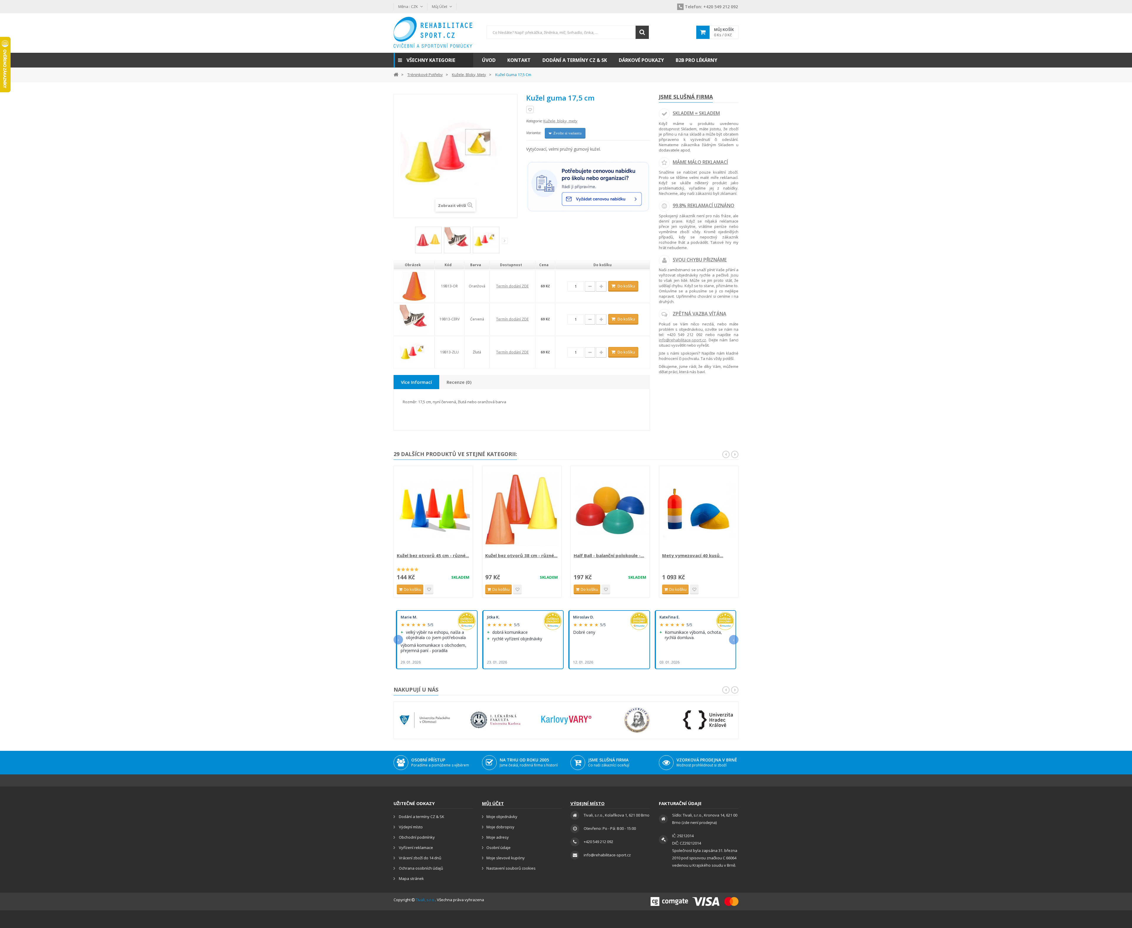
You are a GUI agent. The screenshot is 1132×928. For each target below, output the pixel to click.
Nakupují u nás (416, 689)
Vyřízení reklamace (415, 847)
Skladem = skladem (696, 113)
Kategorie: (534, 121)
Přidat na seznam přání (428, 589)
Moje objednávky (501, 816)
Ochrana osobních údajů (420, 868)
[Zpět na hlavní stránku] (396, 74)
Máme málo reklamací (700, 162)
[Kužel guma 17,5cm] (428, 240)
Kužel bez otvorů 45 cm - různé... (433, 555)
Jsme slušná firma (686, 96)
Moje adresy (497, 837)
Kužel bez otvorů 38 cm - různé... (521, 555)
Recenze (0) (459, 382)
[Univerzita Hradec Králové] (707, 720)
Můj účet (493, 803)
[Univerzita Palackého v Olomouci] (424, 720)
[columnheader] (414, 265)
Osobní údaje (498, 847)
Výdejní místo (410, 827)
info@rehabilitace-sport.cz (682, 340)
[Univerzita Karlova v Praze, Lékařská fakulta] (495, 720)
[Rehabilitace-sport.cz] (433, 32)
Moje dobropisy (500, 827)
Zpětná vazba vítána (699, 313)
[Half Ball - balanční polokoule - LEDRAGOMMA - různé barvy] (610, 510)
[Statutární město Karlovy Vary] (566, 720)
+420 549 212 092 (711, 6)
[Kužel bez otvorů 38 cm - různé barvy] (521, 510)
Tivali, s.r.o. (425, 899)
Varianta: (533, 132)
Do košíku (626, 286)
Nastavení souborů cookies (511, 868)
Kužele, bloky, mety (560, 121)
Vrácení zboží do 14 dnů (419, 857)
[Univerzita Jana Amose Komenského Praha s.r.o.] (637, 720)
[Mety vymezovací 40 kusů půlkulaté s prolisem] (698, 510)
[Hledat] (642, 32)
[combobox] (567, 32)
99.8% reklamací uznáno (703, 205)
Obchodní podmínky (416, 837)
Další (505, 241)
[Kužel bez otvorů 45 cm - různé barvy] (433, 510)
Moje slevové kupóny (505, 857)
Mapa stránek (411, 878)
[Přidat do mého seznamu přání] (530, 109)
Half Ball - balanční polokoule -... (609, 555)
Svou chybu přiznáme (700, 259)
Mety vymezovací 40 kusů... (692, 555)
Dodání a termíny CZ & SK (421, 816)
